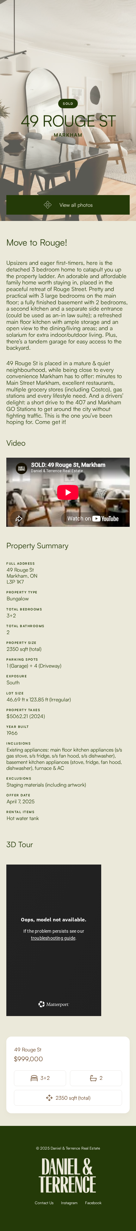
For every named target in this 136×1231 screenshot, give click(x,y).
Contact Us (44, 1202)
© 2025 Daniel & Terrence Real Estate (68, 1148)
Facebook (93, 1202)
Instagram (69, 1202)
